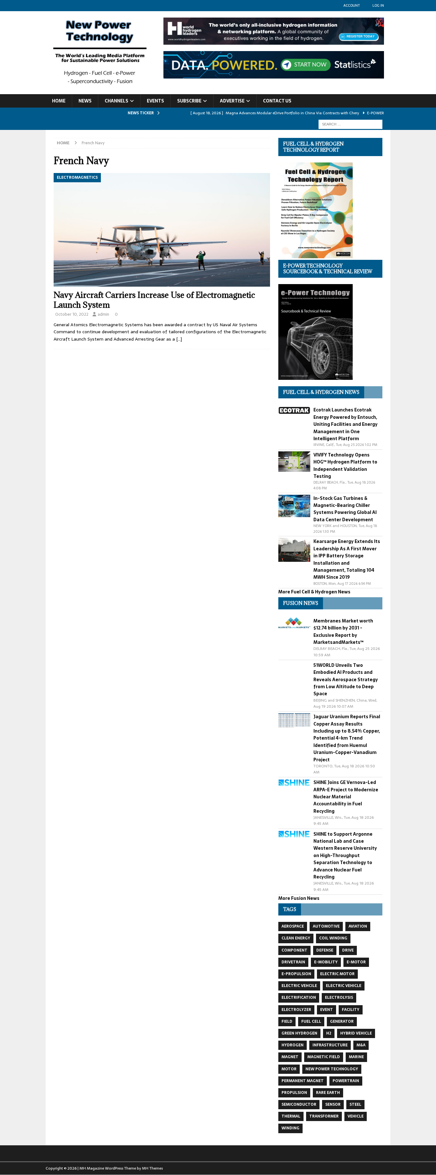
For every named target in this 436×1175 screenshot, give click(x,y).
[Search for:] (350, 123)
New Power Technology (331, 1069)
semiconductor (299, 1104)
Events (155, 100)
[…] (179, 339)
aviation (358, 926)
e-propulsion (296, 974)
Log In (378, 5)
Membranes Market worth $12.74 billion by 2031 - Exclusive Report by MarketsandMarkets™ (343, 631)
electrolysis (339, 997)
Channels (116, 100)
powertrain (346, 1081)
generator (342, 1021)
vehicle (356, 1116)
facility (350, 1009)
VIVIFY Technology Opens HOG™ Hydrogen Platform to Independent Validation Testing (345, 465)
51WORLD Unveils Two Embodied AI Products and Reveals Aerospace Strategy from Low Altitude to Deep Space (345, 679)
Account (351, 5)
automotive (326, 926)
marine (356, 1057)
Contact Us (277, 100)
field (287, 1021)
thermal (291, 1116)
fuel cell (311, 1021)
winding (290, 1128)
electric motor (337, 974)
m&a (361, 1045)
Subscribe (189, 100)
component (294, 950)
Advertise (232, 100)
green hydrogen (299, 1033)
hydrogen (293, 1045)
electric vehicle (343, 986)
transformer (324, 1116)
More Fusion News (298, 898)
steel (355, 1104)
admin (103, 314)
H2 (328, 1033)
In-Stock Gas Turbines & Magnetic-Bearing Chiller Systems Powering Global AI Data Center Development (345, 509)
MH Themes (152, 1168)
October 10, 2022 (71, 314)
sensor (333, 1104)
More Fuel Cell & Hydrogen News (314, 591)
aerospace (293, 926)
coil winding (333, 938)
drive (348, 950)
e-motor (356, 962)
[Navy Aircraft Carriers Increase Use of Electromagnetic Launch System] (162, 230)
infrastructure (330, 1045)
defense (324, 950)
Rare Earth (328, 1092)
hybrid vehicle (356, 1033)
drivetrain (293, 962)
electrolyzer (296, 1009)
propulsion (294, 1092)
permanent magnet (303, 1081)
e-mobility (326, 962)
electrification (299, 997)
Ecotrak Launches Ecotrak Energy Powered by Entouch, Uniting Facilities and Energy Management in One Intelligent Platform (345, 424)
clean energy (296, 938)
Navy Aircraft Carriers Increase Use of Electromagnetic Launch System (154, 300)
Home (58, 100)
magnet (290, 1057)
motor (289, 1069)
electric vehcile (299, 986)
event (326, 1009)
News (85, 100)
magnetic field (323, 1057)
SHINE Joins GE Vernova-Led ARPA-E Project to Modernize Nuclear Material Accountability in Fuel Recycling (345, 797)
